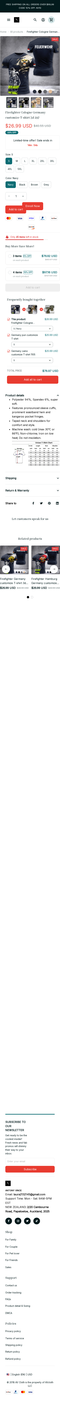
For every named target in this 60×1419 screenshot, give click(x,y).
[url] (29, 1194)
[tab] (28, 597)
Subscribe (30, 1169)
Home (3, 31)
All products (16, 31)
